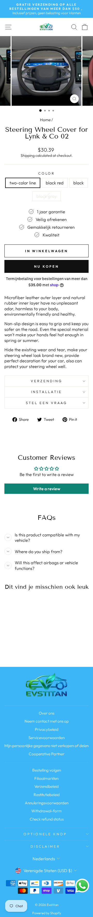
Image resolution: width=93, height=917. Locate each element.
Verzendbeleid (46, 786)
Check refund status (47, 819)
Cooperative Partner (46, 753)
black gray (46, 196)
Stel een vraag (46, 403)
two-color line (23, 182)
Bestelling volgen (46, 770)
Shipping (28, 155)
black (78, 182)
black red (55, 182)
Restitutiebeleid (47, 794)
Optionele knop (45, 834)
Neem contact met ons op (47, 721)
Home (45, 119)
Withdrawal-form (46, 810)
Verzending (46, 381)
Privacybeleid (46, 729)
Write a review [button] (46, 488)
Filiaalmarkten (46, 778)
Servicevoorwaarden (46, 737)
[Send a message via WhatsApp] (82, 886)
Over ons (46, 713)
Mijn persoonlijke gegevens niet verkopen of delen (46, 745)
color (46, 173)
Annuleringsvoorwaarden (46, 802)
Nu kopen (46, 266)
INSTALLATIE (46, 392)
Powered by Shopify (46, 913)
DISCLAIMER (45, 846)
